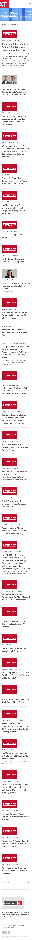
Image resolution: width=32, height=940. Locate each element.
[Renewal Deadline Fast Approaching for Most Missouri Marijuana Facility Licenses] (16, 585)
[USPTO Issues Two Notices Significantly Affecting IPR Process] (16, 612)
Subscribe (4, 925)
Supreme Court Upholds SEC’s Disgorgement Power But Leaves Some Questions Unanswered (15, 120)
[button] (5, 919)
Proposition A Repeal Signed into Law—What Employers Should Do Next (15, 844)
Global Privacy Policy (8, 927)
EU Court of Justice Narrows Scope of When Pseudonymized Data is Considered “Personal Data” (14, 475)
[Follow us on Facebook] (6, 932)
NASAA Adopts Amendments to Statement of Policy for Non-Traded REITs (16, 756)
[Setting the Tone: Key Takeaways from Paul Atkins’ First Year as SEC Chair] (16, 169)
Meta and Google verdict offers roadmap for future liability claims (16, 286)
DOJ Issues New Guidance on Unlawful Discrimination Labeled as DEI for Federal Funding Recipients (15, 788)
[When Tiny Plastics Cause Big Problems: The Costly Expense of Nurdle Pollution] (16, 663)
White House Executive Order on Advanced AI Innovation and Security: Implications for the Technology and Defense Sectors (16, 151)
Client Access (13, 925)
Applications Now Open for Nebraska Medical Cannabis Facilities (14, 871)
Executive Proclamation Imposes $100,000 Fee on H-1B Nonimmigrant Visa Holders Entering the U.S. (15, 727)
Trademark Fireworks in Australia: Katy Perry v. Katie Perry (14, 332)
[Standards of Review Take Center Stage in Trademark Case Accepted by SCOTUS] (16, 80)
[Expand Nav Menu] (30, 3)
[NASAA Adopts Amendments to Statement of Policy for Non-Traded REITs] (16, 744)
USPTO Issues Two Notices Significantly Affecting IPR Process (14, 624)
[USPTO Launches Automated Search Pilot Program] (16, 639)
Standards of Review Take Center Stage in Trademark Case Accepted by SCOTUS (14, 92)
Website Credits (6, 937)
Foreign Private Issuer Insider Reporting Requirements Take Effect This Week (15, 315)
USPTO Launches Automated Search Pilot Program (15, 649)
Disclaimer (21, 925)
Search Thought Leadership (9, 24)
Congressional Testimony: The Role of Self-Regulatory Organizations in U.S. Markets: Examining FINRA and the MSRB (15, 352)
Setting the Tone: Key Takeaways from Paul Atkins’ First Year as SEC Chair (15, 181)
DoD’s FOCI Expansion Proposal (12, 236)
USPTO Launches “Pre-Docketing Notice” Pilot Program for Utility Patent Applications (13, 209)
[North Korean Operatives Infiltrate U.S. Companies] (16, 250)
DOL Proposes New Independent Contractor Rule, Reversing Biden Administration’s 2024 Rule (15, 389)
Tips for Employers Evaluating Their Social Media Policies (15, 700)
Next (27, 882)
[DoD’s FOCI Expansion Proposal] (16, 226)
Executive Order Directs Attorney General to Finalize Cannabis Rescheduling (14, 531)
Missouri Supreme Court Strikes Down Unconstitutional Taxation (15, 817)
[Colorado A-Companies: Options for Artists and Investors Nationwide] (16, 35)
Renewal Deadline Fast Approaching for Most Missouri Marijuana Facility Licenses (16, 597)
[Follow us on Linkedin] (3, 932)
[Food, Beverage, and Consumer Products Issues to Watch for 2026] (16, 492)
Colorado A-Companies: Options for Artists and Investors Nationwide (15, 47)
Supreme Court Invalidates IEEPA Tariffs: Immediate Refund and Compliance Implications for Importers (14, 419)
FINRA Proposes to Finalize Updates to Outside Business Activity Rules (15, 447)
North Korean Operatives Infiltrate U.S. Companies (13, 260)
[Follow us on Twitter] (9, 932)
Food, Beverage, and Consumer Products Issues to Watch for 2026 (15, 504)
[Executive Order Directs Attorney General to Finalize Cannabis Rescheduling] (16, 519)
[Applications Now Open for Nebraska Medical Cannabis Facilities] (16, 859)
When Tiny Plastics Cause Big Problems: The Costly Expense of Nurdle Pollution (15, 675)
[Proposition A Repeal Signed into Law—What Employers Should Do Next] (16, 832)
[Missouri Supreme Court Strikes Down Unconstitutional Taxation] (16, 805)
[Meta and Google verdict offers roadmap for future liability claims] (16, 274)
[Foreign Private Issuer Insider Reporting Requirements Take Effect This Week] (16, 303)
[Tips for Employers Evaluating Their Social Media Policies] (16, 690)
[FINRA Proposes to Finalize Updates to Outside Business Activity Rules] (16, 435)
